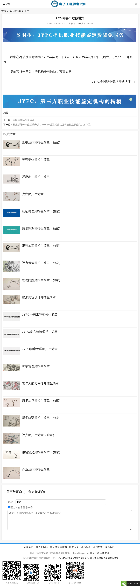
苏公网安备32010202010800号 (101, 558)
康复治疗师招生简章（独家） (42, 400)
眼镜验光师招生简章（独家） (42, 452)
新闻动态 (28, 547)
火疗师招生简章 (33, 194)
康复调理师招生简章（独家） (42, 228)
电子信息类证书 (58, 547)
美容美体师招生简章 (23, 120)
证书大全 (74, 547)
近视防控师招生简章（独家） (42, 280)
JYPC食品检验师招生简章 (40, 331)
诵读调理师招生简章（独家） (42, 211)
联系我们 (110, 547)
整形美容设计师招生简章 (39, 297)
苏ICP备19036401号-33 (71, 558)
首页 (3, 11)
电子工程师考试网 (99, 553)
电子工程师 (42, 547)
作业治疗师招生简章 (36, 469)
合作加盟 (98, 547)
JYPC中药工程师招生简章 (40, 314)
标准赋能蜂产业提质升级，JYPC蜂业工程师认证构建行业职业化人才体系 (51, 124)
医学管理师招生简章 (36, 366)
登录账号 (27, 507)
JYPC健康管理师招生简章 (40, 349)
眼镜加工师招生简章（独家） (42, 245)
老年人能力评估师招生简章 (40, 383)
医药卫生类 (15, 11)
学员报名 (86, 547)
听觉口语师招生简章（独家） (42, 418)
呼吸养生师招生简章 (36, 177)
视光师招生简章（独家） (39, 435)
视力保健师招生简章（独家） (42, 263)
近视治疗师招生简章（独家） (42, 142)
